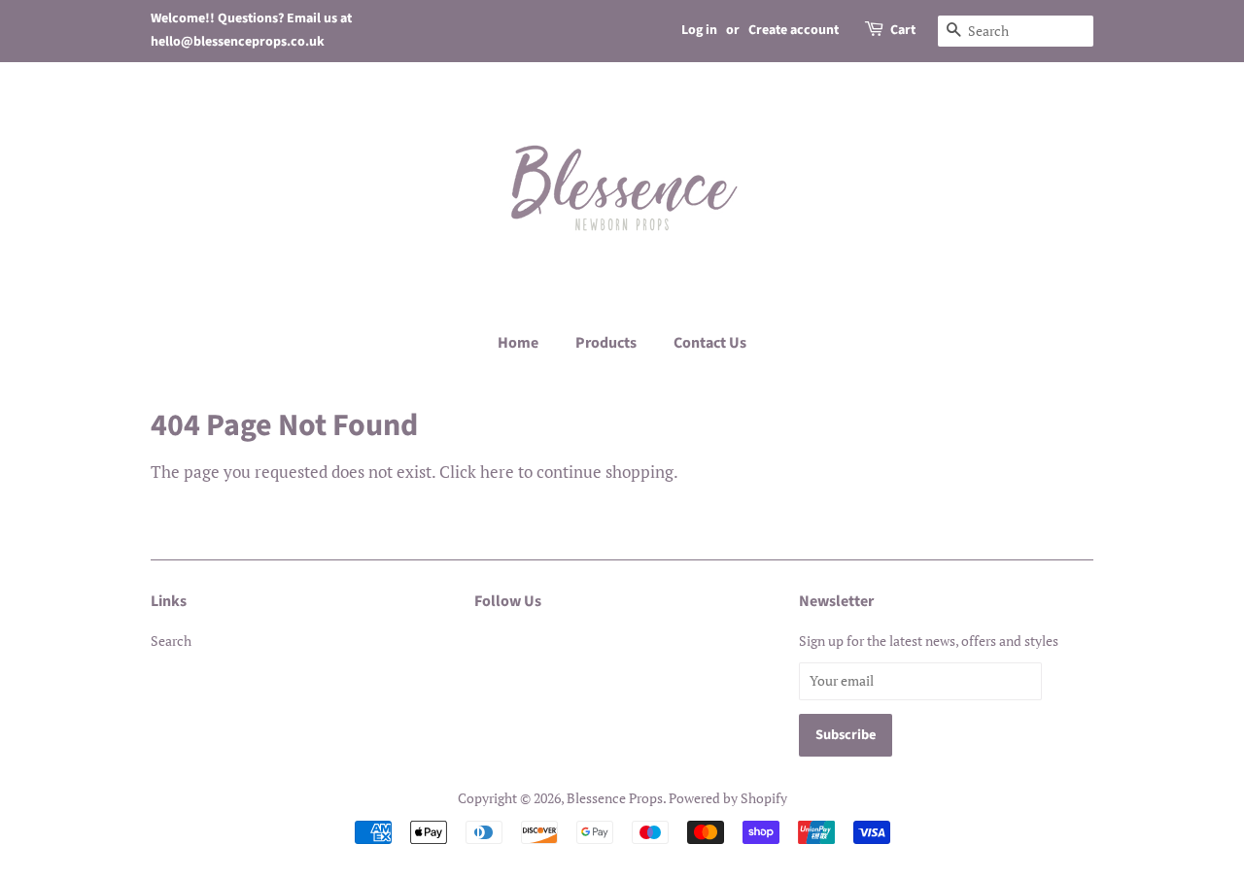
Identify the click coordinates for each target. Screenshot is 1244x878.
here (497, 471)
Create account (793, 30)
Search (171, 640)
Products (606, 343)
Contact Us (710, 343)
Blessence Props (615, 798)
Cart (903, 30)
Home (518, 343)
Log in (699, 30)
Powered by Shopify (728, 798)
